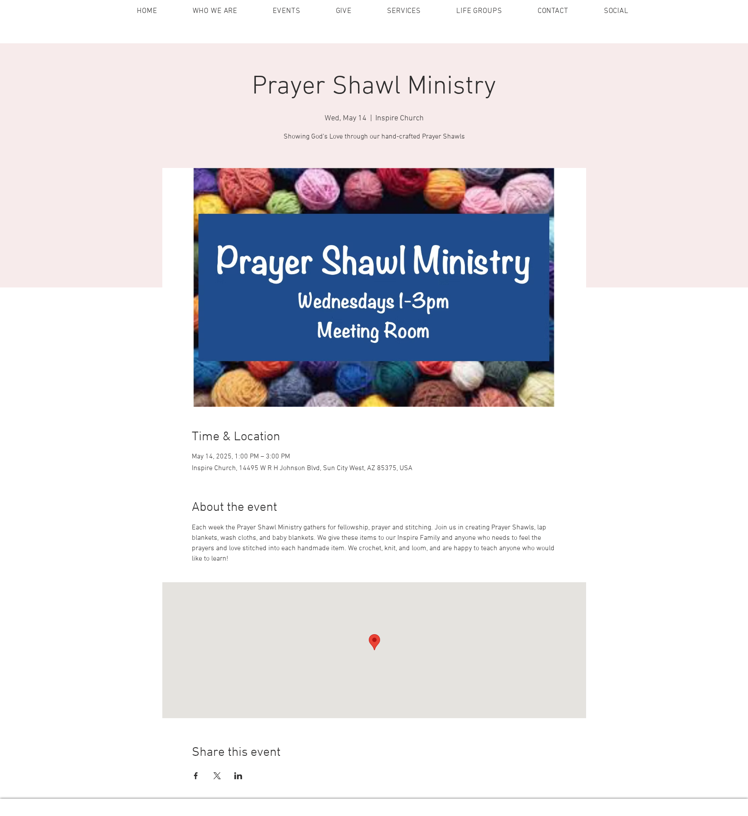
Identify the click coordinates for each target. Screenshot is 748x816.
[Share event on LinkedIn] (238, 775)
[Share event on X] (217, 775)
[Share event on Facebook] (196, 775)
